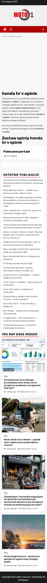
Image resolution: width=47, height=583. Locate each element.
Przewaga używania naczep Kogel (17, 263)
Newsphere (37, 577)
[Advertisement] (23, 65)
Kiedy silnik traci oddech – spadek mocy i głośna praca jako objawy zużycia (22, 442)
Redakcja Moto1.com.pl (27, 392)
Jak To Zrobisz (10, 156)
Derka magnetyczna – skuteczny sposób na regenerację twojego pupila (22, 559)
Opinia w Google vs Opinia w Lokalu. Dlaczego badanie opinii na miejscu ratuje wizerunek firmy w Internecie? (22, 235)
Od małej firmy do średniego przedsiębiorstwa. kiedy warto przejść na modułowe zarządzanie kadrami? (23, 183)
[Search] (43, 29)
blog (5, 376)
